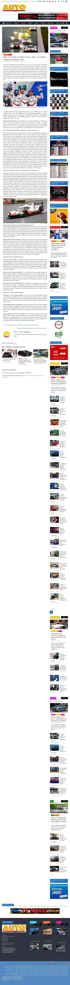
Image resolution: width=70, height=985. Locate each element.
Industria (8, 23)
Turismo (30, 23)
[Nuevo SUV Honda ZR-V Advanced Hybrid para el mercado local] (54, 573)
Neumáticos (16, 974)
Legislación (66, 975)
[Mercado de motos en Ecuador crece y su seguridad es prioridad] (54, 685)
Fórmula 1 (40, 966)
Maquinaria (31, 970)
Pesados (21, 966)
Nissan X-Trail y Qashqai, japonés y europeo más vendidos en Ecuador (25, 361)
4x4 (52, 815)
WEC (24, 61)
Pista (10, 54)
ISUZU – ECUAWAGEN (51, 970)
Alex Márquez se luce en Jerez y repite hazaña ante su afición (63, 264)
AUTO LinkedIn (16, 975)
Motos (23, 23)
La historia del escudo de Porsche (9, 359)
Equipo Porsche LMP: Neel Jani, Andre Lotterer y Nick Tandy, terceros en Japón (25, 107)
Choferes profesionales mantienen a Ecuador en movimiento (59, 39)
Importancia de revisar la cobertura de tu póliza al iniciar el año (58, 636)
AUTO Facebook (65, 974)
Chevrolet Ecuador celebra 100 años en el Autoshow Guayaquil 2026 (63, 476)
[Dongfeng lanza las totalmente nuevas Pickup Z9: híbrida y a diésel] (54, 788)
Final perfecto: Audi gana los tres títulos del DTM (32, 328)
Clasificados (35, 968)
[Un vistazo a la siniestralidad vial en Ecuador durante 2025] (54, 665)
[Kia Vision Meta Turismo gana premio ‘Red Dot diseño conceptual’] (54, 563)
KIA (67, 970)
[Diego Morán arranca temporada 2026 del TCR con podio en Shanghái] (59, 230)
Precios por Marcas (49, 967)
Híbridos (16, 966)
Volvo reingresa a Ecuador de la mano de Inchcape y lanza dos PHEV (63, 770)
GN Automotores (50, 968)
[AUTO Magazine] (3, 23)
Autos (44, 970)
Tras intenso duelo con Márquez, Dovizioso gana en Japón (20, 325)
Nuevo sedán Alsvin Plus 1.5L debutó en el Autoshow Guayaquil (59, 382)
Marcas (41, 970)
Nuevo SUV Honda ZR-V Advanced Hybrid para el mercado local (63, 576)
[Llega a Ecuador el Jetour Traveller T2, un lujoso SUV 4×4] (54, 866)
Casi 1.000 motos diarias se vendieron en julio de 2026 (63, 433)
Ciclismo (62, 966)
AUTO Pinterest (43, 975)
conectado (15, 372)
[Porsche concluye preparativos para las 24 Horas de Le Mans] (40, 350)
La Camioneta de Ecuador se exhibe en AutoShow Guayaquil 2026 (63, 466)
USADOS (56, 967)
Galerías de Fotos (20, 967)
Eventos (53, 377)
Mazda (20, 971)
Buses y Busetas (7, 970)
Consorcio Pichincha (64, 972)
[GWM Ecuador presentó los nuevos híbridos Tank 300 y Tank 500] (54, 846)
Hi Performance (23, 974)
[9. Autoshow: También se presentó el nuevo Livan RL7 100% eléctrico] (54, 396)
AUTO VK (55, 975)
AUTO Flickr (60, 975)
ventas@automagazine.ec (8, 952)
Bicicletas (6, 967)
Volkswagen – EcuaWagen (61, 970)
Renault (39, 971)
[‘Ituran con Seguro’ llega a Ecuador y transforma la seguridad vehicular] (54, 653)
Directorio (50, 23)
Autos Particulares (42, 968)
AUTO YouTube (36, 975)
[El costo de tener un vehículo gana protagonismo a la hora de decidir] (54, 505)
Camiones (31, 966)
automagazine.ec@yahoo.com (9, 949)
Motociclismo (57, 966)
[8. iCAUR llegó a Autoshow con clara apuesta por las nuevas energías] (54, 420)
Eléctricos (12, 966)
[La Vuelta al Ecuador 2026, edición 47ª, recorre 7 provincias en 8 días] (47, 945)
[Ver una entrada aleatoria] (66, 23)
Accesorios (29, 974)
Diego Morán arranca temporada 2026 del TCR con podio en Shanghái (58, 246)
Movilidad (58, 33)
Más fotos (27, 967)
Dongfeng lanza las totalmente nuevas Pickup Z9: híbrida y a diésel (63, 791)
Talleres (40, 974)
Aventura (14, 967)
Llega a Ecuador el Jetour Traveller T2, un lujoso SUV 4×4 (63, 869)
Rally (44, 966)
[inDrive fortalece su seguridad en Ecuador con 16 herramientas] (60, 944)
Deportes (16, 23)
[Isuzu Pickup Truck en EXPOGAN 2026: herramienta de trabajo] (54, 583)
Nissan (17, 971)
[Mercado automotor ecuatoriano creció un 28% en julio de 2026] (54, 483)
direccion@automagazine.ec (8, 950)
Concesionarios (65, 971)
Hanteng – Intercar (29, 971)
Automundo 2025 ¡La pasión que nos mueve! (63, 678)
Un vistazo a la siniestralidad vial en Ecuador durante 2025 (63, 668)
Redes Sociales (51, 974)
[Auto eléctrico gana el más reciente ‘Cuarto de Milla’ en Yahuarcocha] (54, 272)
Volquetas (26, 970)
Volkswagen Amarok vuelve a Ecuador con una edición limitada (63, 859)
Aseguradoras (54, 631)
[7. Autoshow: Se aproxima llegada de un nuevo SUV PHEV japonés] (54, 440)
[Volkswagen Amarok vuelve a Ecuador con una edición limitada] (54, 856)
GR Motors (25, 968)
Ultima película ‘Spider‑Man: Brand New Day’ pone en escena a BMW (63, 520)
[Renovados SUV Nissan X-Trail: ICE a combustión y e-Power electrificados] (54, 539)
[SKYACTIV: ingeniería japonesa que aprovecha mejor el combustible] (54, 527)
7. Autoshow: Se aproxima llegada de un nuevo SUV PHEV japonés (63, 444)
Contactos (59, 23)
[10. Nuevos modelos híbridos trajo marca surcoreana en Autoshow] (54, 408)
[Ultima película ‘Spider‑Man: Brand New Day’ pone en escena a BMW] (54, 517)
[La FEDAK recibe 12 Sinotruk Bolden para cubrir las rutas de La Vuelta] (54, 494)
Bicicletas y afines (64, 968)
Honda (46, 971)
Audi (23, 971)
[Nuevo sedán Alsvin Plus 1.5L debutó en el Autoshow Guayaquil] (59, 366)
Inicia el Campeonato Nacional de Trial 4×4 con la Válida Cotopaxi (59, 819)
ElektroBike (55, 971)
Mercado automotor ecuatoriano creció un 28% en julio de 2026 (63, 487)
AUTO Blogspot (57, 974)
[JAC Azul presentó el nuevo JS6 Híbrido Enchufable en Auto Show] (54, 451)
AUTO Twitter (30, 975)
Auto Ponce (30, 968)
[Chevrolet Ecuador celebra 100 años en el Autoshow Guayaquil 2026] (54, 473)
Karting (52, 966)
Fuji (15, 61)
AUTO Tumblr (50, 975)
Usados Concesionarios (63, 967)
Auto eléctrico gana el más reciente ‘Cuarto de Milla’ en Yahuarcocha (63, 275)
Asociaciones (48, 972)
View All (64, 27)
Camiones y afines (15, 970)
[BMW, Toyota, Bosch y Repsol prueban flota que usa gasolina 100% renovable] (54, 551)
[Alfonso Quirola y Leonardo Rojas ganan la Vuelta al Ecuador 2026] (47, 929)
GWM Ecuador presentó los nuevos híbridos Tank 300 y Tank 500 (63, 849)
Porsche (21, 61)
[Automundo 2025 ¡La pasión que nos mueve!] (54, 675)
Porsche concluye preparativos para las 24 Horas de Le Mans (40, 360)
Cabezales (22, 970)
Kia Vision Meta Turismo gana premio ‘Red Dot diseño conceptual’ (63, 566)
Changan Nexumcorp (32, 972)
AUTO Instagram (23, 975)
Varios (36, 23)
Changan (35, 971)
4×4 (49, 966)
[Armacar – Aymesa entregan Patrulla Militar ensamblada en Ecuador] (54, 594)
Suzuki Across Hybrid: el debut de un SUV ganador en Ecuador (63, 781)
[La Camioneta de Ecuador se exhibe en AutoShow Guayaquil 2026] (54, 462)
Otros (60, 971)
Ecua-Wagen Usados (11, 968)
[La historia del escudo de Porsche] (9, 350)
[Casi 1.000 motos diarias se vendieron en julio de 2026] (54, 430)
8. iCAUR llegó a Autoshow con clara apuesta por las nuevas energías (33, 1)
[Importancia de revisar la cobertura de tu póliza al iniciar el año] (59, 620)
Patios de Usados (10, 974)
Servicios (57, 972)
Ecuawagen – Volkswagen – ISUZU (12, 972)
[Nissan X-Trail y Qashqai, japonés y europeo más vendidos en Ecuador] (25, 350)
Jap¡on (18, 61)
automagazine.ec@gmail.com (8, 948)
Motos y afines (57, 968)
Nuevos (43, 23)
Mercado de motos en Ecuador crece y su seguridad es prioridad (63, 688)
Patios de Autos (19, 968)
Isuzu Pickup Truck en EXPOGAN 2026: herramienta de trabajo (63, 587)
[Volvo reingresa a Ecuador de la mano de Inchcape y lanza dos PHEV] (54, 767)
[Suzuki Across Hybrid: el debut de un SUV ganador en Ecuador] (54, 777)
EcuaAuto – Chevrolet (41, 972)
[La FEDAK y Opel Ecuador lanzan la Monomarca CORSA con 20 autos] (54, 283)
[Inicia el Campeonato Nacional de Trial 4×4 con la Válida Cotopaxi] (59, 804)
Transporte (64, 33)
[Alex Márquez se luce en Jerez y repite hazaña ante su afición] (54, 262)
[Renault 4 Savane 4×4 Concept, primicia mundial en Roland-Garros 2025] (54, 834)
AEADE (53, 972)
